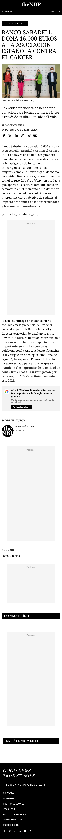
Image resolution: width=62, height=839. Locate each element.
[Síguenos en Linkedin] (15, 831)
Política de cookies (13, 804)
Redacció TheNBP (13, 125)
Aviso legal (9, 809)
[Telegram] (29, 136)
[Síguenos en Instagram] (20, 831)
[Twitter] (10, 136)
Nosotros (8, 798)
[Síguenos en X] (9, 831)
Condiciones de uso (13, 819)
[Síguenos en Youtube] (25, 831)
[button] (6, 4)
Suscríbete (8, 12)
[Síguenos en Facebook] (4, 831)
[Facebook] (4, 136)
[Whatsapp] (23, 136)
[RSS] (30, 831)
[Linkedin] (16, 136)
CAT (53, 12)
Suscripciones (11, 825)
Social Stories (15, 23)
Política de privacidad (15, 814)
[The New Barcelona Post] (19, 773)
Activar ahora (20, 407)
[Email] (35, 136)
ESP (58, 12)
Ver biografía (19, 430)
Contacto (8, 793)
